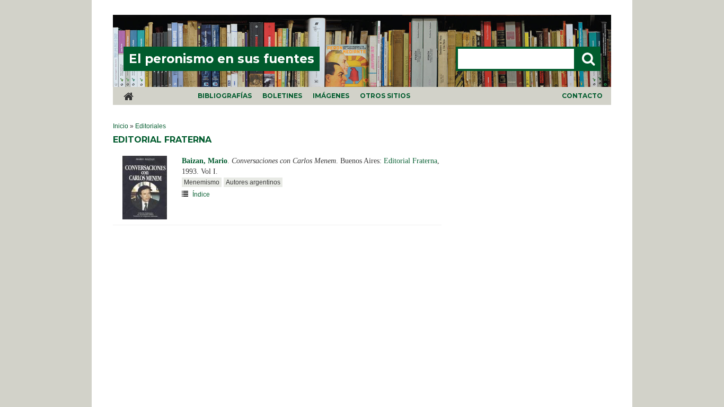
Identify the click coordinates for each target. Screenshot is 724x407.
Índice (201, 194)
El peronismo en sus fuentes (221, 58)
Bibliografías (225, 96)
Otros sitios (385, 96)
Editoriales (150, 126)
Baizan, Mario (204, 161)
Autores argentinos (253, 182)
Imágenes (331, 96)
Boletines (282, 96)
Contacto (582, 96)
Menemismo (201, 182)
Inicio (120, 126)
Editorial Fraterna (410, 161)
